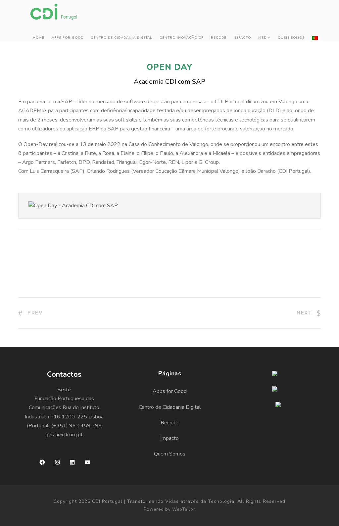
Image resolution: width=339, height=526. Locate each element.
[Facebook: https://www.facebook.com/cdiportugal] (42, 462)
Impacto (242, 37)
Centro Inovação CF (182, 37)
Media (264, 37)
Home (38, 37)
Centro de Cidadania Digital (121, 37)
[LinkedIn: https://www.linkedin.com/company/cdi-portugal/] (72, 462)
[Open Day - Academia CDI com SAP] (73, 205)
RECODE (218, 37)
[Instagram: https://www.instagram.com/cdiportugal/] (57, 462)
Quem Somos (291, 37)
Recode (169, 422)
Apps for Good (67, 37)
